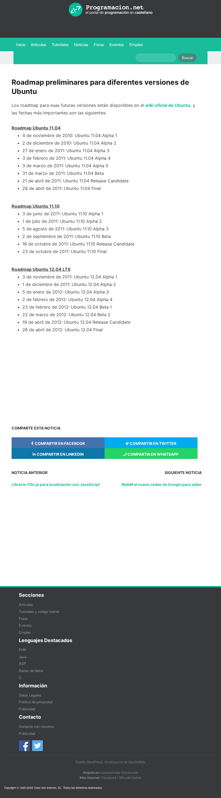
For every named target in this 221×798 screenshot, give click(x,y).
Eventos (116, 44)
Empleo (136, 44)
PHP (22, 649)
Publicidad (27, 708)
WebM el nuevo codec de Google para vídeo (161, 484)
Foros (99, 44)
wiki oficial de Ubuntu (167, 105)
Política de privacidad (36, 701)
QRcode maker (130, 778)
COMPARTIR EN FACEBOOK (59, 443)
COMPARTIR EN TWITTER (152, 443)
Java (22, 656)
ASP (22, 663)
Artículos (38, 44)
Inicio (20, 44)
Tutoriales (61, 44)
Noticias (81, 44)
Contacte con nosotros (36, 726)
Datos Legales (30, 695)
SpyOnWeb (136, 762)
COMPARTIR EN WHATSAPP (152, 454)
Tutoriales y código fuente (39, 611)
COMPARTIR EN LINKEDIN (60, 454)
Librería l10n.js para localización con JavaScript (56, 484)
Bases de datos (31, 670)
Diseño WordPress (89, 762)
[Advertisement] (107, 378)
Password (108, 778)
